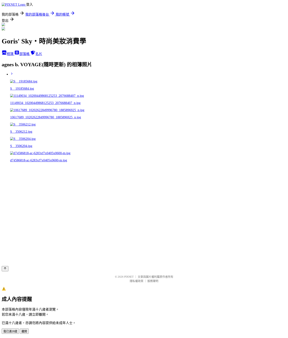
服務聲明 (152, 281)
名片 (38, 54)
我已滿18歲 (10, 331)
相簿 (10, 54)
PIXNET (129, 276)
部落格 (24, 54)
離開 (24, 331)
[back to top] (5, 268)
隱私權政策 (136, 281)
